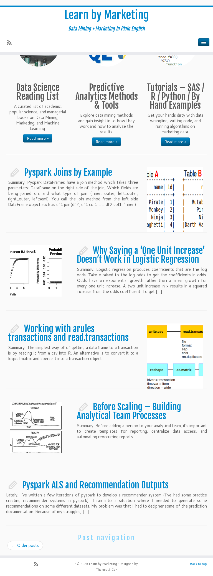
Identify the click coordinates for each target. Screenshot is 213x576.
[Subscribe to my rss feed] (11, 43)
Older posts (25, 545)
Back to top (198, 564)
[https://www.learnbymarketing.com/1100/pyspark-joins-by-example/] (175, 197)
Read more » (38, 138)
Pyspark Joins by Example (68, 172)
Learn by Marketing (106, 15)
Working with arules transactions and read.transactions (68, 333)
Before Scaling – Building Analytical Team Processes (129, 411)
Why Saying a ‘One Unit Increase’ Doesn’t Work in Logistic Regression (141, 255)
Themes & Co (105, 569)
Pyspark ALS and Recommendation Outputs (95, 485)
